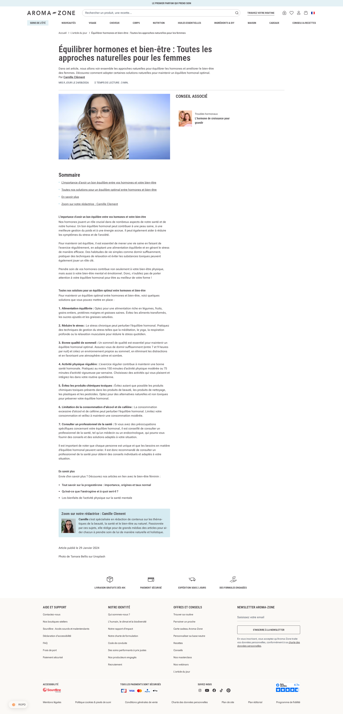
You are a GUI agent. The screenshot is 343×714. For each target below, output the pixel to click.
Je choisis (150, 399)
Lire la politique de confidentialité (148, 388)
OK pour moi (193, 399)
